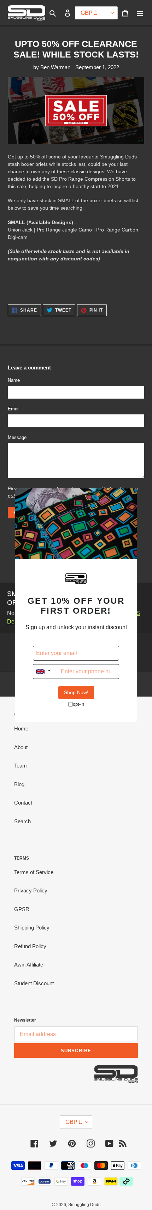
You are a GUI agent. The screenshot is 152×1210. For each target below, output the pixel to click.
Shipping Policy (31, 928)
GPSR (21, 909)
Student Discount (34, 983)
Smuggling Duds (84, 1204)
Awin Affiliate (28, 965)
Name (14, 380)
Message (17, 437)
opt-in (78, 704)
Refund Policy (30, 946)
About (21, 747)
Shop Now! (76, 692)
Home (21, 729)
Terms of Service (33, 872)
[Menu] (140, 12)
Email (13, 408)
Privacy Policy (30, 890)
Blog (19, 784)
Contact (23, 803)
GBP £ (73, 1122)
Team (20, 766)
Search (22, 821)
